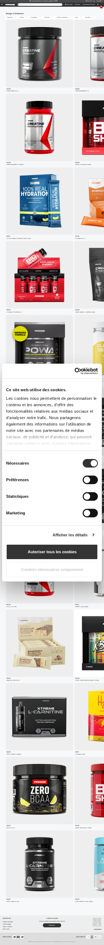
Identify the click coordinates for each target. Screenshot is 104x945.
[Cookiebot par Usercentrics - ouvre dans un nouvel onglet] (75, 371)
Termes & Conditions (7, 926)
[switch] (90, 480)
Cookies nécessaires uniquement (52, 569)
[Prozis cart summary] (97, 5)
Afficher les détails (70, 535)
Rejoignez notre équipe (8, 922)
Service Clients (6, 929)
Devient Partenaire (7, 924)
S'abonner (52, 925)
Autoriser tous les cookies (52, 551)
